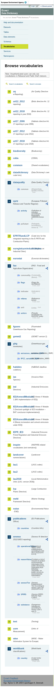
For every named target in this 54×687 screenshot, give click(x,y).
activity (24, 211)
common (17, 165)
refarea (24, 299)
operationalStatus (26, 546)
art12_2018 (19, 111)
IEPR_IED (18, 432)
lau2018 (17, 479)
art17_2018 (19, 141)
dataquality (19, 182)
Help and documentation (13, 22)
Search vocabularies (16, 84)
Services (7, 51)
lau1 (15, 464)
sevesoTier (25, 583)
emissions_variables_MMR (26, 353)
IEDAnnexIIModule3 (22, 406)
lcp (14, 489)
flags (23, 283)
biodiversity (19, 151)
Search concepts (35, 84)
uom (15, 628)
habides (17, 367)
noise (16, 509)
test (15, 621)
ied (14, 387)
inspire (16, 445)
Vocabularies (9, 46)
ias (14, 377)
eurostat (17, 258)
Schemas (7, 42)
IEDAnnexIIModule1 (22, 397)
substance (25, 605)
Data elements (9, 37)
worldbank (18, 648)
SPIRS (23, 594)
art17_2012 (19, 131)
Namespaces (9, 56)
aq (14, 91)
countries (25, 528)
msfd (15, 499)
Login (33, 6)
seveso (17, 536)
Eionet (14, 17)
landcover (18, 455)
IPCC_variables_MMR (26, 359)
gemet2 (17, 336)
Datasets (7, 27)
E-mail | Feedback (11, 678)
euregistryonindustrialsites (22, 248)
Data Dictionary (23, 17)
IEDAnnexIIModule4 (22, 419)
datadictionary (20, 172)
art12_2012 (19, 101)
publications (19, 518)
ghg (15, 343)
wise (15, 638)
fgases (16, 326)
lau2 (15, 472)
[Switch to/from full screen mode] (37, 6)
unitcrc (24, 313)
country (24, 658)
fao (14, 265)
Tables (6, 32)
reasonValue (26, 559)
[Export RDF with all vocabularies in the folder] (47, 185)
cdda (15, 158)
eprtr (15, 201)
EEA (14, 2)
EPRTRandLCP (21, 236)
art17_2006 (19, 121)
